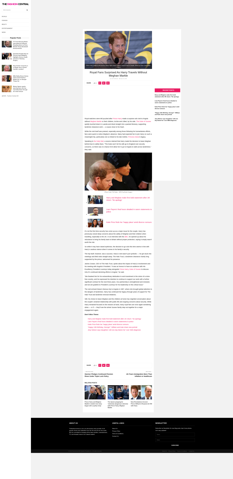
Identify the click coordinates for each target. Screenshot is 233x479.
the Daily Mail (99, 141)
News (4, 32)
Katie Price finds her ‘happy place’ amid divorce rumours (129, 222)
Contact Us (115, 436)
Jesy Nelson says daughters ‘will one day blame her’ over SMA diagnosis (114, 330)
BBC (126, 237)
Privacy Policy (116, 431)
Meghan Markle (96, 121)
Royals (4, 16)
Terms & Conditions (117, 433)
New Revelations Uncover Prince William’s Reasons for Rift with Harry (141, 404)
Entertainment (7, 28)
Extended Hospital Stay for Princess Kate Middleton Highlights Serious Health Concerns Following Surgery (20, 57)
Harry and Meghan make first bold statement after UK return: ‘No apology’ (128, 199)
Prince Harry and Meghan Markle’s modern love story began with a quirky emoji (93, 404)
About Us (115, 428)
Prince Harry (117, 118)
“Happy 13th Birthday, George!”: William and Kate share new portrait (112, 327)
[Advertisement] (116, 13)
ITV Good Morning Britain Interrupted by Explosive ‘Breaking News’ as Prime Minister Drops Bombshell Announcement (20, 45)
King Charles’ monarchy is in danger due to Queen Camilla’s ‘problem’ (20, 67)
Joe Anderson (114, 78)
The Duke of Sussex (143, 121)
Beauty (4, 24)
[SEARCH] (27, 10)
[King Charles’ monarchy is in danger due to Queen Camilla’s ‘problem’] (7, 68)
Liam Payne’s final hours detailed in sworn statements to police (129, 210)
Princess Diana (133, 137)
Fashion (4, 20)
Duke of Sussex (135, 269)
